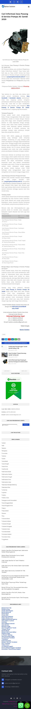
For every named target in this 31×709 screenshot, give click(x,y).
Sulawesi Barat (6, 518)
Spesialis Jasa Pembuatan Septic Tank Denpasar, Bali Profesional (15, 598)
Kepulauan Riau (6, 487)
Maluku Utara (5, 497)
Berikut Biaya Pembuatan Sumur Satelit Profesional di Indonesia (13, 556)
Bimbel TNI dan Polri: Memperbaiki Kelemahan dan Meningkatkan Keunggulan (15, 588)
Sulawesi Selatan (6, 521)
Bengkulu (4, 450)
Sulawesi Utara (6, 529)
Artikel (3, 443)
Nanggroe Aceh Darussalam (9, 500)
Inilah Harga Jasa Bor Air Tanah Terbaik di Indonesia (13, 561)
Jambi (3, 334)
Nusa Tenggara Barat (7, 503)
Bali (3, 445)
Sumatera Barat (6, 531)
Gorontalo (4, 453)
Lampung (4, 490)
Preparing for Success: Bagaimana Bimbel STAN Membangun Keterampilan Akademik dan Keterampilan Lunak (15, 577)
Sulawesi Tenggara (7, 526)
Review (4, 513)
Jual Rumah (5, 469)
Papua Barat (5, 510)
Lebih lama (24, 371)
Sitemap (15, 706)
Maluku (4, 495)
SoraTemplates (11, 701)
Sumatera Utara (6, 536)
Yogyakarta (5, 539)
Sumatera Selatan (6, 534)
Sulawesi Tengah (6, 523)
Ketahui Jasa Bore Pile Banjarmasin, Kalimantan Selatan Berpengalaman (15, 551)
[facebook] (17, 2)
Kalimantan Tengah (7, 476)
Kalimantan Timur (6, 479)
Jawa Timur (5, 466)
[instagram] (14, 2)
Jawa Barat (5, 461)
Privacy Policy (9, 703)
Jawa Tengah (5, 463)
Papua (3, 508)
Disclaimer (15, 703)
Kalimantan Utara (6, 482)
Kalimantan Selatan (7, 474)
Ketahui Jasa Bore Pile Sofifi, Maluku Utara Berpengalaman (13, 593)
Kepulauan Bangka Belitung (9, 484)
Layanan (4, 492)
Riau (3, 516)
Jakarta (4, 456)
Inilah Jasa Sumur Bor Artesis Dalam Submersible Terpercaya (15, 566)
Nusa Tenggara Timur (7, 505)
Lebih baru (7, 371)
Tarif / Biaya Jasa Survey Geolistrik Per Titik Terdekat (13, 571)
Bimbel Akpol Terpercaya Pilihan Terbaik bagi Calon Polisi (14, 583)
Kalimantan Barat (6, 471)
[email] (10, 2)
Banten (4, 448)
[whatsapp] (21, 2)
